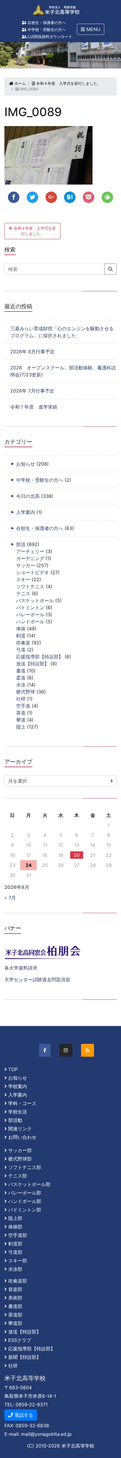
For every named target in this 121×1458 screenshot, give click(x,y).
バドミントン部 (24, 1210)
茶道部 (15, 1315)
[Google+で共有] (51, 197)
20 (77, 855)
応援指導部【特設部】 (39, 657)
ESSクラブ (19, 1340)
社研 (21, 699)
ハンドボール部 (24, 1201)
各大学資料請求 (20, 968)
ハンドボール (30, 621)
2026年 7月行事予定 (32, 391)
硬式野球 (25, 692)
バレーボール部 (24, 1193)
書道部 (15, 1306)
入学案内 (25, 512)
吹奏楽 (23, 642)
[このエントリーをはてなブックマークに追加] (69, 197)
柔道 (21, 678)
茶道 (21, 713)
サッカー (25, 565)
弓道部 (15, 1252)
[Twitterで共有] (32, 197)
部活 (21, 544)
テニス (23, 593)
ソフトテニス (30, 586)
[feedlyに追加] (107, 197)
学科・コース (22, 1103)
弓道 (21, 650)
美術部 (15, 1298)
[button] (90, 29)
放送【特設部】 (32, 664)
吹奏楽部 (17, 1281)
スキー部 (17, 1261)
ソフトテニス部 (24, 1167)
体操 (21, 628)
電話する (23, 1415)
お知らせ (25, 464)
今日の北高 (28, 496)
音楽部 (15, 1289)
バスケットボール (35, 600)
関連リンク (20, 1129)
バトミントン (30, 607)
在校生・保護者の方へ (46, 22)
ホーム (19, 83)
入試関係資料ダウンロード (49, 37)
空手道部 (17, 1235)
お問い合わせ (22, 1137)
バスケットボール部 (29, 1184)
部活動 (15, 1120)
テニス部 (17, 1176)
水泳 (21, 685)
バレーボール (30, 614)
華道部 (15, 1323)
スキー (23, 579)
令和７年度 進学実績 (33, 407)
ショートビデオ (32, 572)
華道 (21, 720)
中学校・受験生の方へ (46, 29)
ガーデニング (30, 558)
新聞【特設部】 (24, 1357)
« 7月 (10, 898)
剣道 (21, 635)
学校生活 (17, 1112)
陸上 (21, 727)
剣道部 (15, 1244)
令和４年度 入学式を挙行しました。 (68, 83)
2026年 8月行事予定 (32, 351)
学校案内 (17, 1086)
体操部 (15, 1227)
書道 (21, 671)
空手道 (23, 706)
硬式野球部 (20, 1159)
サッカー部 (20, 1150)
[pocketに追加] (88, 197)
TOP (13, 1069)
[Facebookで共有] (13, 197)
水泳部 (15, 1269)
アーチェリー (30, 551)
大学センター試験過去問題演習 (37, 979)
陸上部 (15, 1218)
